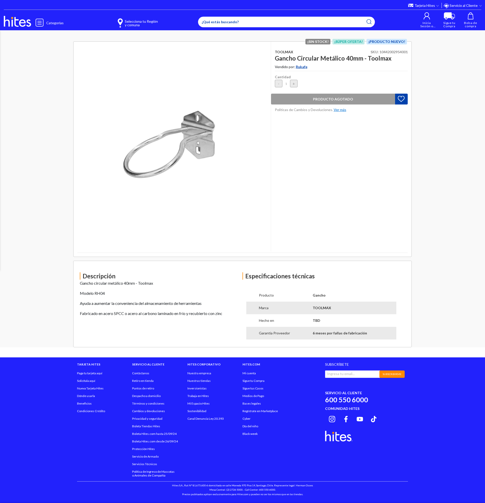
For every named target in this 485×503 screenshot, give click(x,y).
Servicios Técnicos (144, 464)
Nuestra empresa (199, 373)
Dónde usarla (86, 396)
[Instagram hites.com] (332, 418)
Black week (250, 434)
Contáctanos (140, 373)
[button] (426, 20)
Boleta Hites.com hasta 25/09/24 (154, 434)
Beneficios (84, 403)
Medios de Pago (253, 396)
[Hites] (17, 21)
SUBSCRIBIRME (392, 374)
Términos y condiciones (148, 403)
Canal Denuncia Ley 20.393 (205, 418)
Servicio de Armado (145, 456)
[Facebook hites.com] (346, 418)
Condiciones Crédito (91, 411)
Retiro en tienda (143, 381)
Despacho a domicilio (146, 396)
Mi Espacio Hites (198, 403)
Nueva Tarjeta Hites (90, 388)
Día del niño (250, 426)
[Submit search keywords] (369, 21)
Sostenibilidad (196, 411)
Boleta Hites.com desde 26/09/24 (155, 441)
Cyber (247, 418)
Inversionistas (197, 388)
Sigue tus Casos (253, 388)
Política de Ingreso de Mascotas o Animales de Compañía (153, 473)
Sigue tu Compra (253, 381)
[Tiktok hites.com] (374, 418)
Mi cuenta (249, 373)
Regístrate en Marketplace (260, 411)
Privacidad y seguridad (147, 418)
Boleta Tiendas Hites (146, 426)
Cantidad (283, 77)
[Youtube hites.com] (360, 418)
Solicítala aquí (86, 381)
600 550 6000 (346, 399)
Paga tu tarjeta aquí (89, 373)
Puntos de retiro (143, 388)
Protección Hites (143, 449)
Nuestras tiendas (199, 381)
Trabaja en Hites (198, 396)
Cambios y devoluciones (148, 411)
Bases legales (252, 403)
